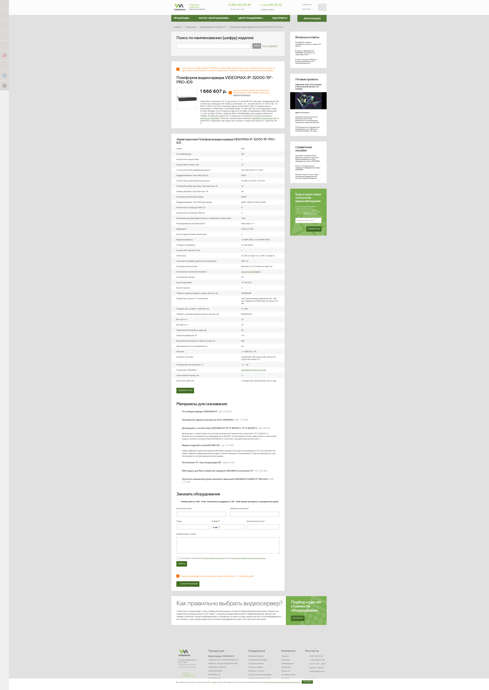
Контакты (306, 9)
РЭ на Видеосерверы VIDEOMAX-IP (199, 411)
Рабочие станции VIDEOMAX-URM (223, 663)
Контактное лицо (183, 508)
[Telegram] (4, 75)
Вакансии (285, 671)
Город (178, 521)
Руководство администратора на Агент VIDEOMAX (208, 419)
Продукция (216, 651)
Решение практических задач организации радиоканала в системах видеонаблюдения (306, 176)
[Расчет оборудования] (4, 15)
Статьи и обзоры (255, 667)
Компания (306, 4)
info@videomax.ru (317, 671)
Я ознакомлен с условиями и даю (222, 558)
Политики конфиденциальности (213, 558)
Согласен (307, 682)
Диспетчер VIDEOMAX (209, 118)
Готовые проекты (306, 79)
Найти (257, 46)
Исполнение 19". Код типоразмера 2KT (201, 462)
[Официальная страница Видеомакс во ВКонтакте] (4, 65)
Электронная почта (255, 521)
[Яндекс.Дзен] (4, 85)
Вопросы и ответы (307, 37)
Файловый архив (255, 656)
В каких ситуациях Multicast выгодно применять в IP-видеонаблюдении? (306, 61)
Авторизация (312, 18)
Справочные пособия (303, 148)
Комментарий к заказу (186, 534)
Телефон (215, 521)
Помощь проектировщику (259, 674)
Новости (285, 656)
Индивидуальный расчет (259, 678)
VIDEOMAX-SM (214, 678)
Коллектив (286, 667)
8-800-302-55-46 (240, 5)
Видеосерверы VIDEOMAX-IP (221, 656)
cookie (214, 682)
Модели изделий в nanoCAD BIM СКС (201, 445)
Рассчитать (298, 618)
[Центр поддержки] (4, 25)
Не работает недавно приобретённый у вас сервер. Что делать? (308, 44)
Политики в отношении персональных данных (282, 682)
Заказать (182, 564)
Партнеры (285, 660)
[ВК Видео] (4, 55)
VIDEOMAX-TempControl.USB (264, 118)
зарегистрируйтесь (241, 95)
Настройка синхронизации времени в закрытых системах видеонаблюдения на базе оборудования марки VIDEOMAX (307, 158)
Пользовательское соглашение (186, 664)
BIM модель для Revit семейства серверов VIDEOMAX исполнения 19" (217, 470)
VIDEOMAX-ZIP (214, 674)
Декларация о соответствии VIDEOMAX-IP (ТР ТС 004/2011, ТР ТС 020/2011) (219, 428)
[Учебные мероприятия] (4, 35)
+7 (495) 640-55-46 (317, 660)
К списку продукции (189, 584)
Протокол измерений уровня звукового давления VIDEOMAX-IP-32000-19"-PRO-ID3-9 (225, 479)
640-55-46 (270, 5)
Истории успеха (288, 674)
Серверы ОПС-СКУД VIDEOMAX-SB (223, 660)
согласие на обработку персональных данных (248, 558)
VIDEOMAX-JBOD (215, 671)
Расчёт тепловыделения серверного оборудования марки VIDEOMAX (307, 168)
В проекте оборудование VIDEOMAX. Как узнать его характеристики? (305, 53)
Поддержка (256, 651)
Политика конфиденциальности (187, 667)
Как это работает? (270, 46)
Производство (287, 663)
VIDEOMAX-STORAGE (217, 667)
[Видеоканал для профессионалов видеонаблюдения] (4, 45)
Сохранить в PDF (185, 390)
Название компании (239, 508)
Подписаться (314, 229)
